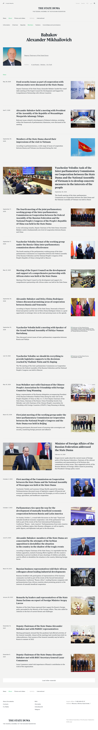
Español (83, 3)
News (4, 74)
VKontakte (38, 704)
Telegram (37, 709)
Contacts (5, 704)
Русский (78, 3)
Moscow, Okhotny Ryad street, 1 (81, 703)
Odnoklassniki (39, 707)
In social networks (9, 3)
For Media (6, 707)
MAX (36, 701)
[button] (49, 680)
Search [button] (94, 3)
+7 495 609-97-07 (80, 701)
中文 (87, 3)
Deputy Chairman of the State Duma (36, 55)
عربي (91, 3)
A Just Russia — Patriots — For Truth (41, 64)
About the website (8, 701)
